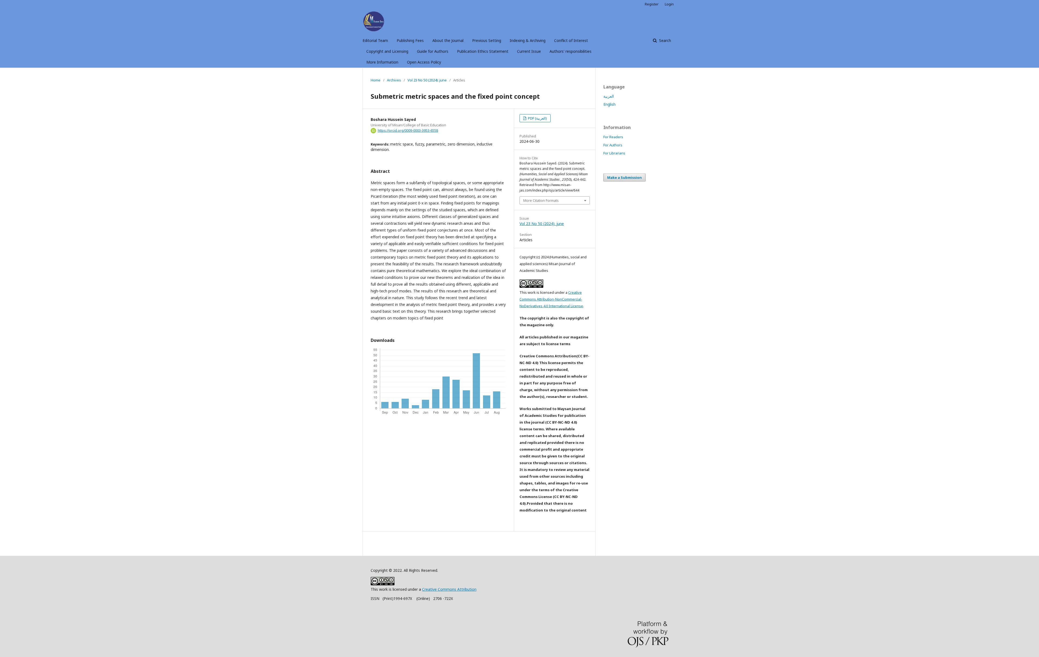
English (609, 104)
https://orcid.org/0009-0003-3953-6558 (408, 130)
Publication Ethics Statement (482, 51)
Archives (394, 80)
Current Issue (529, 51)
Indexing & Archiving (527, 40)
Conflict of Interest (571, 40)
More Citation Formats (541, 200)
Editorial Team (375, 40)
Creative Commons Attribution (449, 589)
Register (652, 4)
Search (664, 40)
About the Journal (447, 40)
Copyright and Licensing (387, 51)
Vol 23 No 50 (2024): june (427, 80)
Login (669, 4)
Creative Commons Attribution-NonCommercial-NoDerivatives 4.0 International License (551, 299)
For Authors (612, 145)
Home (375, 80)
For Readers (613, 136)
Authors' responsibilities (570, 51)
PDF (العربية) (537, 118)
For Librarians (614, 153)
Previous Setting (486, 40)
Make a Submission (624, 177)
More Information (382, 62)
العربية (608, 96)
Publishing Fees (410, 40)
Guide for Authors (432, 51)
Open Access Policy (424, 62)
